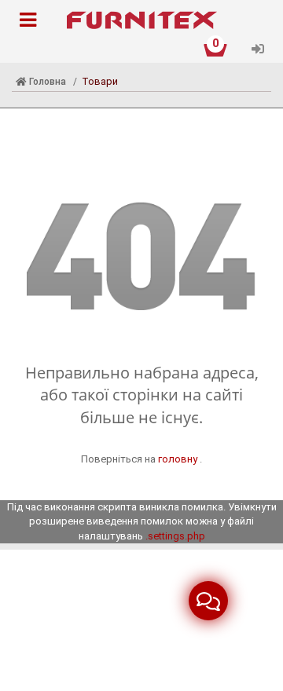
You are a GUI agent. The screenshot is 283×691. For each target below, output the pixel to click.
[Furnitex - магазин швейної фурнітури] (141, 20)
